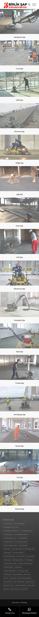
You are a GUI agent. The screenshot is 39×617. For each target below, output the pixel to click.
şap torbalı (13, 578)
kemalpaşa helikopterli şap (11, 530)
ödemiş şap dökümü (10, 571)
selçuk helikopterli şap (10, 545)
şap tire (6, 578)
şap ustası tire (30, 581)
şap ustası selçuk (19, 581)
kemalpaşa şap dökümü (21, 534)
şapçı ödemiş (15, 589)
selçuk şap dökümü (17, 549)
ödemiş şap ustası (23, 571)
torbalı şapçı (28, 560)
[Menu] (33, 4)
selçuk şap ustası (30, 549)
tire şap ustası (30, 556)
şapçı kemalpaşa (21, 585)
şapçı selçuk (31, 585)
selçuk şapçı (7, 552)
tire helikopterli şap (9, 556)
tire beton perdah (18, 552)
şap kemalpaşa (18, 574)
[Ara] (28, 4)
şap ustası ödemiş (9, 585)
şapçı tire (6, 589)
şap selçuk (27, 574)
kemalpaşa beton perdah (11, 527)
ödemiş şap (18, 567)
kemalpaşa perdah (26, 530)
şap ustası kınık (8, 581)
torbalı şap (7, 560)
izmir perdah (7, 523)
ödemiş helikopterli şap (25, 563)
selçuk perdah (23, 545)
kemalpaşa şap (8, 534)
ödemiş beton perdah (10, 563)
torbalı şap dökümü (17, 560)
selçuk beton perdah (21, 541)
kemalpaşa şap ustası (10, 538)
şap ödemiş (24, 589)
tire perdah (20, 556)
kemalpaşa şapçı (22, 538)
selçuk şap (7, 549)
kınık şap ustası (8, 541)
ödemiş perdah (8, 567)
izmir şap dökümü (19, 523)
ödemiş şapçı (7, 574)
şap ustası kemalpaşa (24, 578)
